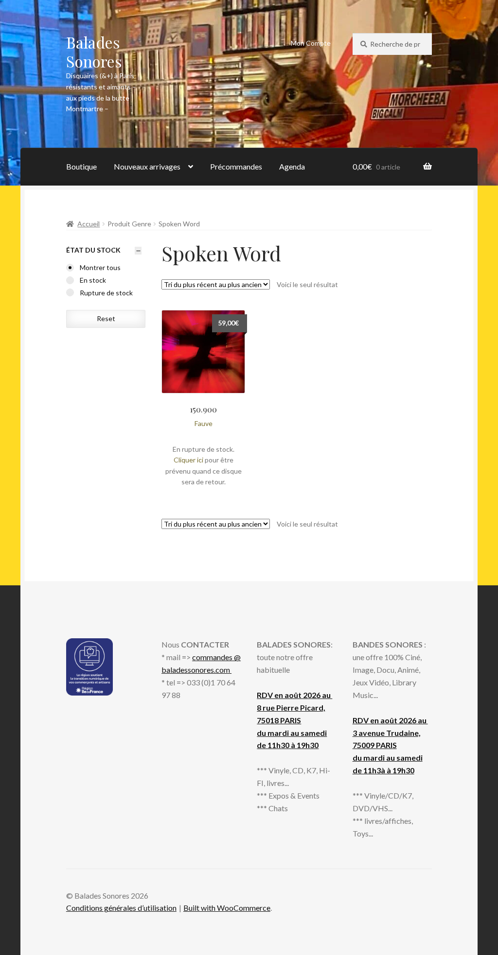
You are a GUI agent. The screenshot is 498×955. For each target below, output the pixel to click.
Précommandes (236, 166)
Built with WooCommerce (226, 907)
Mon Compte (311, 43)
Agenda (292, 166)
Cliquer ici (188, 460)
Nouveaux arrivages (147, 166)
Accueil (88, 224)
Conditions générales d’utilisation (121, 907)
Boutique (81, 166)
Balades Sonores (94, 51)
